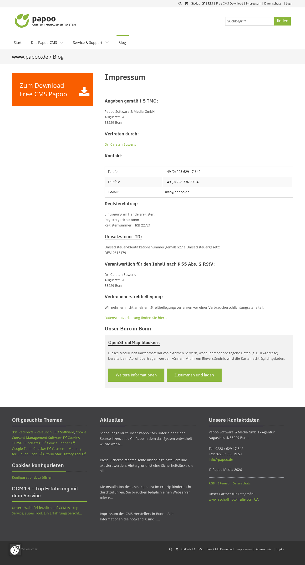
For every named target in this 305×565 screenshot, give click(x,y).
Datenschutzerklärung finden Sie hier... (136, 317)
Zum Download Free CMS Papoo (43, 89)
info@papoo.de (221, 459)
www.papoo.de (30, 56)
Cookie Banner (58, 443)
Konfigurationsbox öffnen (32, 477)
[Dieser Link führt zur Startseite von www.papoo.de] (45, 20)
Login (289, 3)
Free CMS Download (229, 3)
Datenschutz (272, 3)
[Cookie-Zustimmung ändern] (15, 549)
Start (17, 42)
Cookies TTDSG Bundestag (46, 440)
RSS (210, 3)
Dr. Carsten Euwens (120, 144)
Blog (122, 42)
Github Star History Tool (62, 454)
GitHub (195, 3)
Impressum (253, 3)
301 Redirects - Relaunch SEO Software (43, 432)
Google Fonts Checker (29, 448)
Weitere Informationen (136, 375)
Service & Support (87, 42)
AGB (212, 483)
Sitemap (223, 483)
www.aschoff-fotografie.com (231, 499)
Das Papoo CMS (44, 42)
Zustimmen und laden (194, 375)
